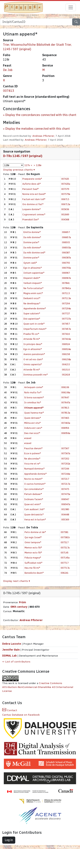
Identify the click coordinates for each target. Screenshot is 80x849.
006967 (66, 272)
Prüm (22, 602)
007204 (66, 303)
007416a (66, 339)
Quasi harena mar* (34, 412)
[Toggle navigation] (70, 7)
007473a (65, 494)
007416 (66, 334)
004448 (65, 514)
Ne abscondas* (32, 458)
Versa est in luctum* (35, 519)
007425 (65, 178)
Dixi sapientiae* (31, 318)
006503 (66, 242)
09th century (18, 606)
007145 (64, 552)
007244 (65, 468)
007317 (64, 542)
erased (27, 438)
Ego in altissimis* (32, 267)
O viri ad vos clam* (33, 359)
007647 (65, 397)
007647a (65, 402)
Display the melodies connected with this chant (37, 128)
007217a (65, 483)
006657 (66, 232)
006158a (66, 359)
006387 (66, 252)
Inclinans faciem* (33, 499)
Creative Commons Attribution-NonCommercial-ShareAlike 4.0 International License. (37, 687)
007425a (65, 183)
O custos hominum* (35, 483)
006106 (65, 387)
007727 (66, 313)
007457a (66, 329)
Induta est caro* (33, 428)
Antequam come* (33, 387)
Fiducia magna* (33, 557)
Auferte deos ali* (31, 183)
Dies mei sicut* (32, 433)
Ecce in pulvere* (32, 453)
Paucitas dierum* (33, 448)
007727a (66, 318)
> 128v (37, 165)
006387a (66, 257)
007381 (64, 532)
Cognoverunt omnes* (33, 214)
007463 (65, 418)
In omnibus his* (32, 402)
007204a (66, 308)
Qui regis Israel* (33, 537)
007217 (65, 478)
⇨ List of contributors (16, 661)
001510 (66, 369)
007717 (64, 562)
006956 (65, 428)
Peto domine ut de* (35, 532)
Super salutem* (31, 313)
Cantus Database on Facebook (21, 714)
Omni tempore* (33, 542)
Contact (11, 710)
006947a (65, 504)
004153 (66, 364)
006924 (66, 344)
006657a (66, 237)
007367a (65, 453)
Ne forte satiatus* (33, 288)
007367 (65, 448)
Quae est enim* (32, 504)
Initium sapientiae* (33, 272)
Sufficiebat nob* (33, 562)
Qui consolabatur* (34, 489)
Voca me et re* (32, 463)
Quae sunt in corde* (34, 323)
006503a (66, 247)
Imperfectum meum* (35, 329)
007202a (65, 463)
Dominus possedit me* (35, 374)
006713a (65, 204)
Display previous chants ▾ (19, 169)
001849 (65, 214)
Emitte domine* (32, 232)
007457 (66, 323)
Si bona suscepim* (34, 397)
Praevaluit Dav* (30, 219)
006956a (65, 433)
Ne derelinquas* (31, 303)
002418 (66, 374)
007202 (65, 458)
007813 (8, 91)
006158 (66, 354)
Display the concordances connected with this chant (40, 115)
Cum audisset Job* (34, 509)
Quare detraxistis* (34, 514)
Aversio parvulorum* (34, 354)
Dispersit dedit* (31, 278)
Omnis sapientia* (32, 364)
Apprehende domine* (34, 308)
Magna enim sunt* (33, 293)
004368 (65, 219)
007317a (65, 547)
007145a (65, 557)
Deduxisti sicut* (31, 298)
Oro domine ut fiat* (33, 204)
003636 (65, 209)
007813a (65, 412)
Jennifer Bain (11, 649)
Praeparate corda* (32, 178)
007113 (66, 293)
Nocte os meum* (33, 478)
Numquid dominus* (34, 468)
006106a (65, 392)
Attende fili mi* (31, 339)
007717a (65, 567)
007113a (66, 298)
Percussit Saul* (30, 189)
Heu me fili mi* (32, 567)
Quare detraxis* (32, 418)
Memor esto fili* (33, 547)
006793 (66, 262)
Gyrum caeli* (30, 262)
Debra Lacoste (11, 643)
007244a (65, 473)
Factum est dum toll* (33, 199)
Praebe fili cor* (31, 334)
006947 (65, 499)
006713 (65, 199)
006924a (66, 349)
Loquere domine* (31, 209)
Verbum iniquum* (32, 283)
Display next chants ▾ (16, 581)
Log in (9, 840)
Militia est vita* (32, 423)
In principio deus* (32, 344)
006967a (66, 278)
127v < (28, 165)
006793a (66, 267)
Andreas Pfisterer (43, 135)
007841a (66, 288)
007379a (65, 194)
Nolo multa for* (32, 392)
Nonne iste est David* (34, 194)
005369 (65, 519)
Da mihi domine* (32, 237)
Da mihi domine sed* (34, 252)
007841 (66, 283)
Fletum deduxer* (33, 494)
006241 (64, 572)
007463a (65, 423)
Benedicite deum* (34, 572)
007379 (65, 189)
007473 (65, 489)
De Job (7, 70)
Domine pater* (31, 242)
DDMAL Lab (9, 655)
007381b (65, 537)
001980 (65, 509)
